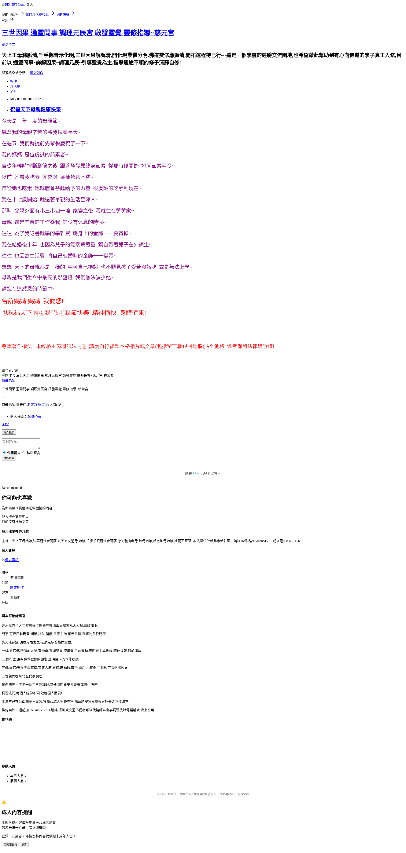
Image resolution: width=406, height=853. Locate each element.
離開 (24, 844)
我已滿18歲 (10, 844)
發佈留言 (8, 458)
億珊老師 (8, 380)
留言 (41, 405)
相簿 (13, 81)
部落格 (15, 86)
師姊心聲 (34, 416)
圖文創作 (36, 73)
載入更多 (8, 432)
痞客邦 (32, 405)
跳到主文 (8, 44)
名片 (13, 91)
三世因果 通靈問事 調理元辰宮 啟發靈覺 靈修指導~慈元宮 (88, 33)
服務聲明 (243, 794)
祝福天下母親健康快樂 (35, 109)
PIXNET (171, 794)
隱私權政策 (227, 794)
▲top (5, 424)
